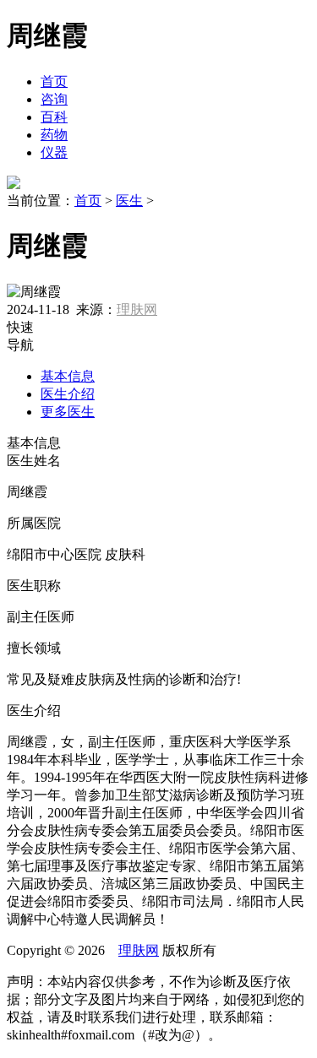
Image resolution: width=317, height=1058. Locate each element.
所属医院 (34, 523)
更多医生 (68, 411)
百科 (54, 117)
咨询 (54, 99)
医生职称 (34, 585)
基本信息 (68, 376)
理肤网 (137, 309)
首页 (54, 81)
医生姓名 (34, 460)
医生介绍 (68, 394)
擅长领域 (34, 648)
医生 (129, 200)
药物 (54, 135)
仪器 (54, 152)
